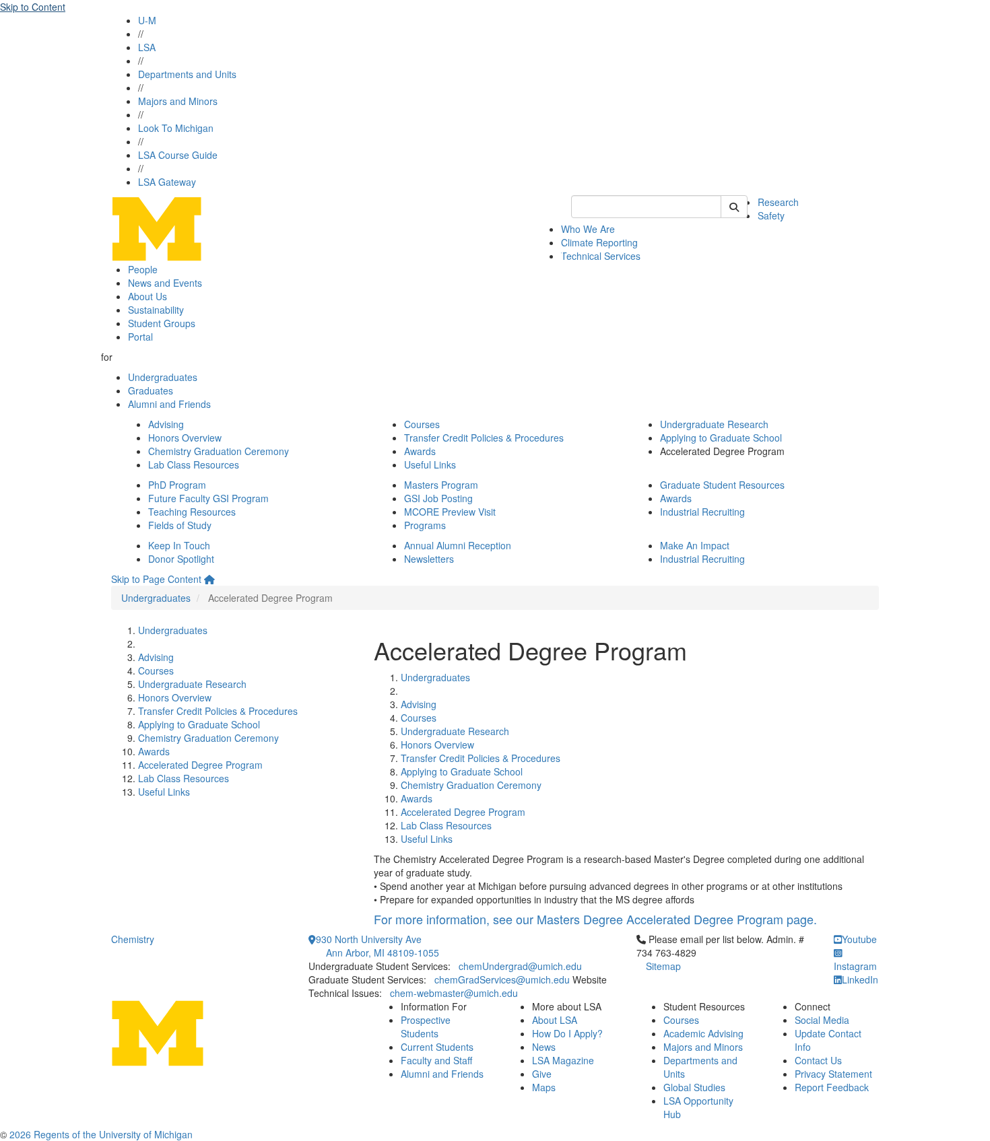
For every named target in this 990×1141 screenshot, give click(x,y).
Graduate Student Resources (722, 484)
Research (778, 202)
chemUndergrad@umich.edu (520, 966)
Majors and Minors (178, 101)
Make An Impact (694, 545)
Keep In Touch (179, 545)
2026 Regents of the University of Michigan (101, 1134)
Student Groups (161, 323)
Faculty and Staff (436, 1060)
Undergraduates (162, 377)
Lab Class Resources (193, 464)
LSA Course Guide (178, 155)
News (544, 1046)
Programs (425, 525)
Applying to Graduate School (721, 437)
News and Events (165, 282)
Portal (140, 336)
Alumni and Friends (169, 404)
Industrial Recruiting (702, 511)
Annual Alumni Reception (457, 545)
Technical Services (600, 256)
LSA (147, 47)
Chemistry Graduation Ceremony (218, 451)
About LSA (554, 1020)
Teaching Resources (192, 511)
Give (542, 1073)
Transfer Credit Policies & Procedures (484, 437)
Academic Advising (703, 1033)
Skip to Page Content (156, 579)
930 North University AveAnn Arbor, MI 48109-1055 (377, 945)
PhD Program (177, 484)
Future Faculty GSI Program (208, 498)
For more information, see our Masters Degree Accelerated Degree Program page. (595, 919)
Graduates (150, 390)
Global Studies (694, 1087)
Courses (422, 424)
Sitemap (663, 966)
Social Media (822, 1020)
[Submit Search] (734, 206)
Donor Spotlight (181, 558)
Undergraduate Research (714, 424)
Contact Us (818, 1060)
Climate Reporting (599, 242)
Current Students (437, 1046)
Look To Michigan (175, 128)
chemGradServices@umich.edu (502, 979)
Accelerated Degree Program (200, 764)
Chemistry (132, 939)
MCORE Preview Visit (450, 511)
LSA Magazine (563, 1060)
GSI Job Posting (438, 498)
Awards (420, 451)
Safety (771, 215)
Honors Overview (185, 437)
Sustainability (156, 309)
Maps (544, 1087)
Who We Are (588, 229)
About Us (147, 296)
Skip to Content (32, 6)
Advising (166, 424)
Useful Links (430, 464)
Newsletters (429, 558)
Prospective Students (426, 1026)
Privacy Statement (833, 1073)
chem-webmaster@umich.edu (454, 993)
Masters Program (441, 484)
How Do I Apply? (567, 1033)
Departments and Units (187, 74)
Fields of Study (179, 525)
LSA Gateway (167, 181)
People (143, 269)
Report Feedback (832, 1087)
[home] (209, 579)
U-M (147, 20)
